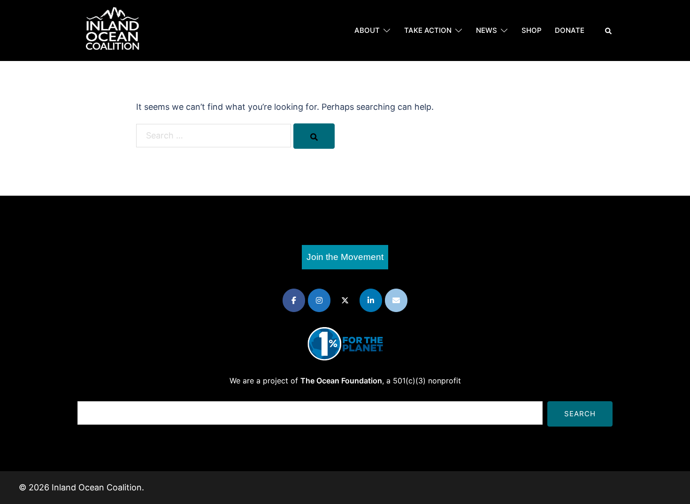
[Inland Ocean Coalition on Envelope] (396, 300)
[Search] (314, 136)
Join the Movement (345, 257)
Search (580, 413)
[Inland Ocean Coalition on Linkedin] (371, 300)
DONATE (569, 30)
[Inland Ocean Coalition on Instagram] (319, 300)
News (486, 30)
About (367, 30)
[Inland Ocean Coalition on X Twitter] (345, 300)
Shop (531, 30)
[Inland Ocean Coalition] (112, 30)
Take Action (428, 30)
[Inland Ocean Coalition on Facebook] (294, 300)
